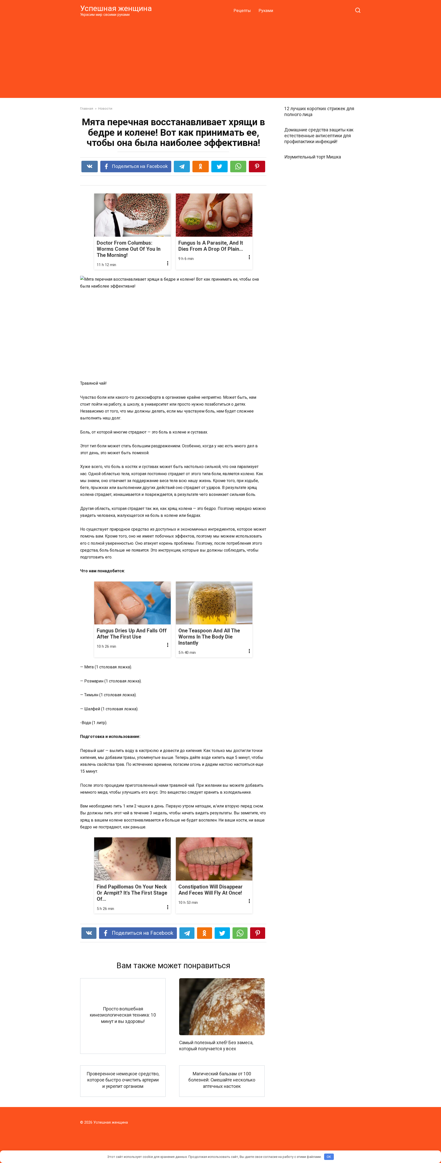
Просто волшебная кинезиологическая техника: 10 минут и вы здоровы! (123, 1015)
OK (329, 1157)
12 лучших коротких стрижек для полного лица (319, 111)
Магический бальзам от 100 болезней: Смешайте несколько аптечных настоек (221, 1080)
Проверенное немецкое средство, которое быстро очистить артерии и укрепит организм (123, 1080)
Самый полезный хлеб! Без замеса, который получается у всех (216, 1045)
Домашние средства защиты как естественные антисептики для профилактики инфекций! (318, 135)
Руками (266, 10)
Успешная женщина (116, 8)
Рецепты (242, 10)
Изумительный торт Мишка (312, 156)
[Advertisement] (220, 57)
